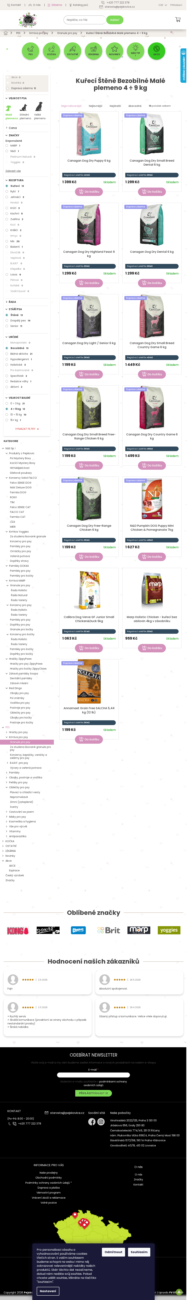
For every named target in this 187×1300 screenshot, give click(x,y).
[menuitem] (30, 51)
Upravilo (171, 1292)
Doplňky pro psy (20, 624)
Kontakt (16, 5)
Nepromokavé (19, 797)
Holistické (18, 365)
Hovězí (16, 202)
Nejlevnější (95, 106)
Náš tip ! (10, 448)
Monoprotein (20, 342)
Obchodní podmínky (48, 1177)
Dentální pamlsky (21, 678)
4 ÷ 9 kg (18, 409)
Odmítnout (113, 1252)
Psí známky (17, 698)
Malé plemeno (11, 116)
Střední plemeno (25, 116)
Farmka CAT (18, 517)
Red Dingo (15, 688)
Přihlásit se (100, 1093)
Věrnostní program (49, 1192)
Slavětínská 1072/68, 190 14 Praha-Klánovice (138, 1140)
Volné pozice (49, 1202)
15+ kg (15, 420)
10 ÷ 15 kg (18, 414)
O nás (37, 5)
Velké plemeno (40, 116)
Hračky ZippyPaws (20, 659)
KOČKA (9, 841)
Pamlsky (14, 772)
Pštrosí (16, 280)
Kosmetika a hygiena (22, 821)
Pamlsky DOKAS (19, 566)
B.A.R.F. (16, 263)
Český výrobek (14, 875)
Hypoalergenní (21, 359)
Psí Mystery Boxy (20, 458)
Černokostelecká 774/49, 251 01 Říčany (135, 1130)
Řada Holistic (19, 590)
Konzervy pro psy (21, 541)
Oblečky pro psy (20, 712)
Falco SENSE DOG (20, 483)
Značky (10, 880)
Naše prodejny (49, 1173)
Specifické (18, 376)
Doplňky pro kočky (21, 654)
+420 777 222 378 (29, 1123)
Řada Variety (19, 600)
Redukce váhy (20, 381)
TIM (12, 502)
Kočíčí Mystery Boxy (22, 463)
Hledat (115, 20)
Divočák (17, 252)
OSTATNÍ (10, 846)
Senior (16, 326)
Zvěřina (16, 219)
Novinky (10, 856)
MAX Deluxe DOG (21, 487)
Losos (15, 274)
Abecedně (135, 106)
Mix (15, 241)
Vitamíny (15, 831)
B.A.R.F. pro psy (19, 763)
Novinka (17, 83)
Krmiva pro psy (18, 737)
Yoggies (17, 162)
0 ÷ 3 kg (17, 403)
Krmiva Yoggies (19, 531)
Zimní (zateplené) (21, 802)
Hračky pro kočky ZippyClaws (28, 668)
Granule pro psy (20, 585)
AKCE (12, 866)
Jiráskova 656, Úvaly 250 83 (127, 1125)
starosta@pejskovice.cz (67, 1113)
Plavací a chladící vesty (25, 792)
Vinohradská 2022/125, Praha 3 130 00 (133, 1120)
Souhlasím (139, 1252)
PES (7, 727)
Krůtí (15, 208)
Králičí (15, 230)
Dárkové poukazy (21, 473)
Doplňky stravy (19, 561)
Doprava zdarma (23, 88)
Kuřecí (17, 186)
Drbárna (57, 5)
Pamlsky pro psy (20, 546)
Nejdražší (115, 106)
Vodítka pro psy (20, 703)
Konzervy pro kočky (22, 634)
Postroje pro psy (20, 708)
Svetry (14, 807)
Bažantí (16, 247)
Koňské (16, 285)
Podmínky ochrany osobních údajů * (48, 1183)
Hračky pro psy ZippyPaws (26, 664)
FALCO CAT (17, 512)
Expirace (14, 870)
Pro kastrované (21, 370)
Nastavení (48, 1291)
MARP (15, 145)
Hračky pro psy (18, 732)
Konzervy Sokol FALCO (23, 478)
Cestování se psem (21, 812)
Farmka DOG (18, 492)
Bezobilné (19, 348)
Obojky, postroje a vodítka (25, 777)
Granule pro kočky (21, 629)
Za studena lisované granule (28, 536)
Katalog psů (80, 5)
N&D (14, 151)
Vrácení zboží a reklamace (49, 1198)
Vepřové (17, 258)
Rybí (14, 191)
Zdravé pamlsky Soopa (23, 673)
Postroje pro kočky (21, 722)
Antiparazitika (17, 836)
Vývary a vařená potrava (25, 768)
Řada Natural (19, 595)
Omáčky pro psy (20, 551)
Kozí (14, 224)
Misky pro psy (17, 817)
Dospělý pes (20, 320)
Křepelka (17, 269)
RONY (13, 497)
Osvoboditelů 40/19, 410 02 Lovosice (133, 1145)
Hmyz (15, 236)
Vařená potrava (20, 556)
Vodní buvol (19, 291)
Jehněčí (17, 197)
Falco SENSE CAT (20, 507)
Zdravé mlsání (19, 683)
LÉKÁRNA (10, 851)
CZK (161, 5)
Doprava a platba (49, 1188)
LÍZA (12, 522)
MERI (13, 527)
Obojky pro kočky (21, 717)
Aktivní (16, 387)
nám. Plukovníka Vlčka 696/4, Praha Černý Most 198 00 (145, 1135)
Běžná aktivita (21, 354)
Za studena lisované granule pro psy (30, 748)
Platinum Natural (22, 157)
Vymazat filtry (25, 429)
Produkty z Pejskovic (22, 453)
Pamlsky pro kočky (21, 575)
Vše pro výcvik (18, 826)
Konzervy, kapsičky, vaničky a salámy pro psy (28, 756)
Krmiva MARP (17, 580)
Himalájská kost (20, 468)
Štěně (17, 315)
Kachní (16, 213)
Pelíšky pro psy (18, 782)
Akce (15, 77)
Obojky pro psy (19, 693)
